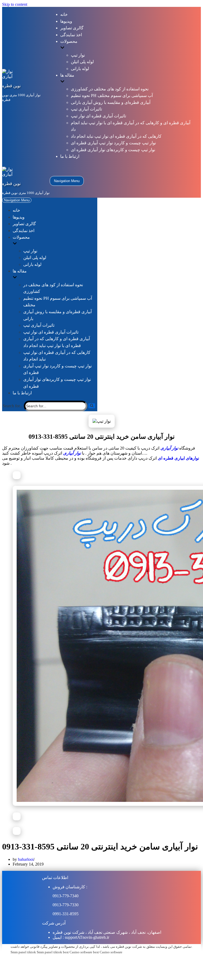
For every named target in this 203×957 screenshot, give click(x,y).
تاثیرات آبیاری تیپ (86, 109)
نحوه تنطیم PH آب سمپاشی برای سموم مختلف (112, 95)
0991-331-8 (62, 914)
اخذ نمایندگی (71, 35)
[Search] (91, 405)
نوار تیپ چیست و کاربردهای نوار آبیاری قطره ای (113, 149)
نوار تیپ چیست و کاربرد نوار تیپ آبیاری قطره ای (113, 143)
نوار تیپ (78, 55)
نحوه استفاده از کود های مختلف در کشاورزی (110, 89)
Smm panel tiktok (23, 952)
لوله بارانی (80, 68)
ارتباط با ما (69, 156)
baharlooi (26, 859)
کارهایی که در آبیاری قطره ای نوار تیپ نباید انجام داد (116, 136)
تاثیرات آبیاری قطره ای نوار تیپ (98, 116)
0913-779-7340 (66, 896)
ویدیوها (66, 21)
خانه (64, 14)
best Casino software (77, 952)
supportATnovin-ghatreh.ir (87, 937)
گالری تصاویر (72, 28)
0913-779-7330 (66, 905)
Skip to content (14, 4)
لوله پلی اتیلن (82, 61)
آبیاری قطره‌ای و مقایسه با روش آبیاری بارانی (110, 102)
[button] (92, 406)
